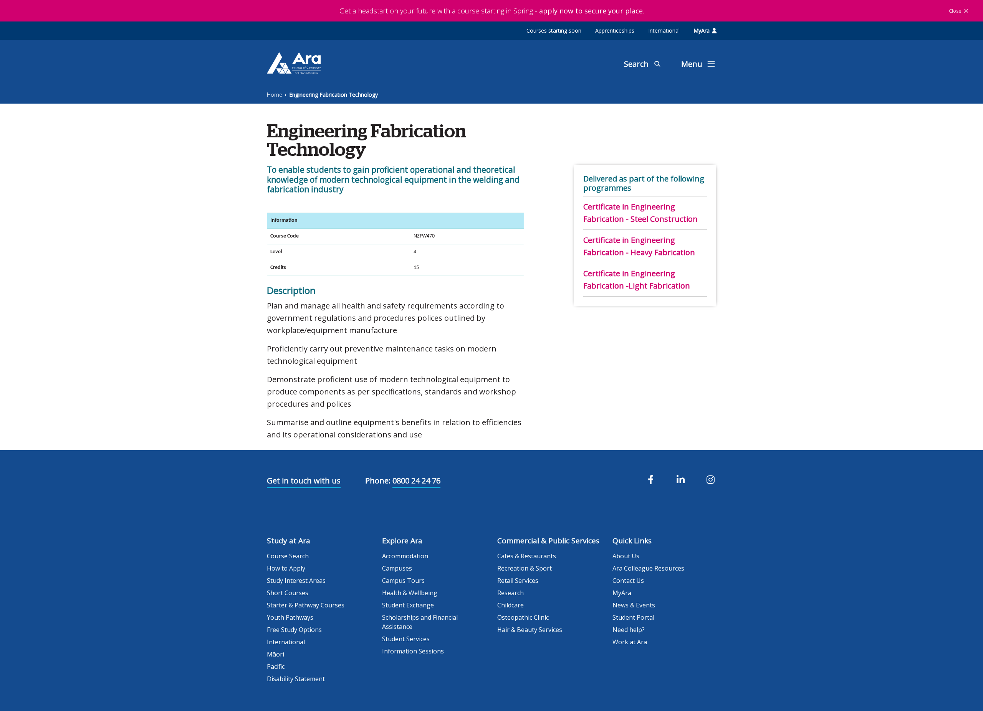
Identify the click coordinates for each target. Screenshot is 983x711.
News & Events (633, 605)
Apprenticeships (614, 30)
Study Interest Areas (296, 580)
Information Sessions (413, 651)
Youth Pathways (290, 617)
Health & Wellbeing (409, 593)
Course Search (288, 556)
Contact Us (628, 580)
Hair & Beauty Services (529, 629)
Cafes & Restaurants (526, 556)
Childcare (510, 605)
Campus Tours (403, 580)
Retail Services (517, 580)
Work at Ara (629, 642)
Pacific (276, 666)
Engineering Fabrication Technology (333, 94)
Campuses (397, 568)
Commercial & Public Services (548, 541)
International (664, 30)
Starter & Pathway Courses (305, 605)
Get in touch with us (304, 480)
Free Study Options (294, 629)
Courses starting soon (553, 30)
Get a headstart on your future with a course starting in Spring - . (491, 10)
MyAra (701, 30)
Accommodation (405, 556)
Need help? (628, 629)
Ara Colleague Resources (648, 568)
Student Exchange (408, 605)
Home (274, 94)
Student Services (406, 639)
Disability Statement (296, 679)
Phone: (378, 480)
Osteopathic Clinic (523, 617)
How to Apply (286, 568)
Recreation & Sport (524, 568)
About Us (625, 556)
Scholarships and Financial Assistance (420, 622)
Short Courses (287, 593)
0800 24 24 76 (416, 480)
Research (510, 593)
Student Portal (633, 617)
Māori (275, 654)
